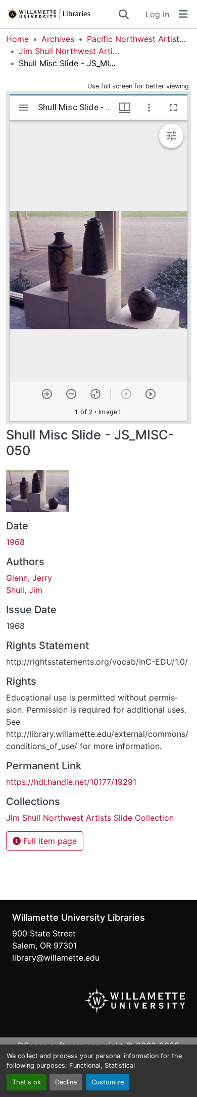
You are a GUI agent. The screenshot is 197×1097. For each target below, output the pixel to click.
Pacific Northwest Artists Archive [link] (137, 39)
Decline (66, 1082)
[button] (61, 14)
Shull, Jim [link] (24, 590)
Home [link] (17, 39)
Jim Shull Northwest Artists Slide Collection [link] (69, 51)
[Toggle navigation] (183, 14)
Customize (107, 1082)
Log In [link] (157, 14)
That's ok (26, 1082)
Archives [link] (57, 39)
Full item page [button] (49, 841)
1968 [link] (15, 542)
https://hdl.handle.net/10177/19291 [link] (71, 782)
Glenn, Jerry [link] (29, 578)
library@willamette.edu (56, 958)
